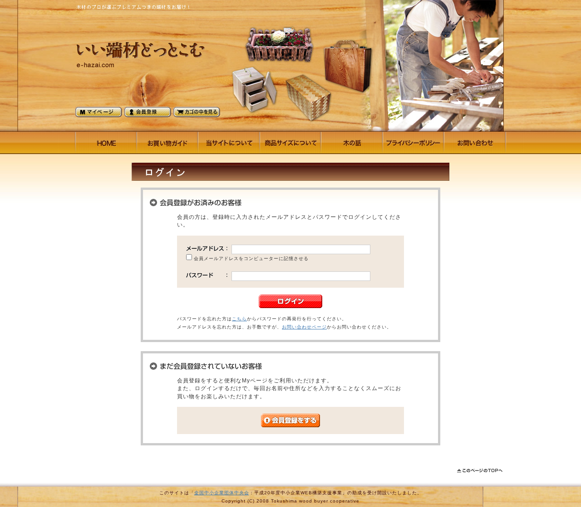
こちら (239, 318)
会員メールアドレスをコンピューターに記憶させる (251, 258)
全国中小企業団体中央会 (221, 492)
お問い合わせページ (304, 326)
